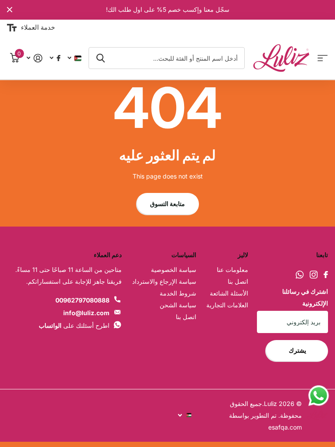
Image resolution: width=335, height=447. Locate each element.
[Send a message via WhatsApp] (319, 396)
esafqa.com (285, 427)
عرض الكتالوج (323, 58)
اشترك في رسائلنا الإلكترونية (305, 297)
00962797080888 (82, 300)
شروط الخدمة (178, 293)
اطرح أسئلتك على (74, 325)
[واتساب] (300, 275)
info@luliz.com (86, 312)
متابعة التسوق (167, 203)
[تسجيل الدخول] (34, 58)
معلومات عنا (232, 269)
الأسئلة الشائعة (229, 293)
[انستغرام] (314, 275)
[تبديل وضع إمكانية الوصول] (12, 27)
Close (9, 10)
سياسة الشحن (178, 305)
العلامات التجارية (227, 305)
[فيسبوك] (326, 274)
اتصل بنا (238, 281)
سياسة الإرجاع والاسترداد (164, 281)
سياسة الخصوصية (173, 269)
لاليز (243, 254)
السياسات (183, 254)
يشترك (296, 350)
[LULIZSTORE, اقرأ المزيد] (54, 58)
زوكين (101, 58)
